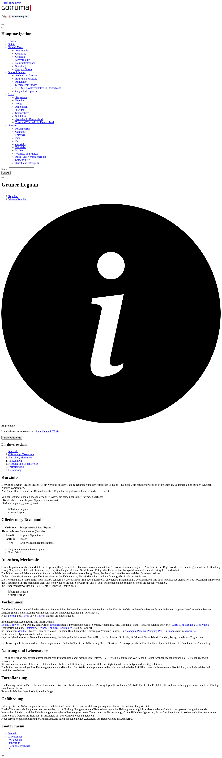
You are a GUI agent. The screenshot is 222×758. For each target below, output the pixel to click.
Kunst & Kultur (16, 72)
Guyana (42, 627)
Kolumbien (66, 627)
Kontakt (12, 733)
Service (12, 125)
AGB (11, 749)
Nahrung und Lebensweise (23, 463)
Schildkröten (22, 116)
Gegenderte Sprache (26, 91)
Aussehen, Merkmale (20, 457)
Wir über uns (15, 739)
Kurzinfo (13, 451)
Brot (17, 141)
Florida (12, 615)
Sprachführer (22, 159)
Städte (11, 44)
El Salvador (202, 624)
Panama (141, 630)
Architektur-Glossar (26, 75)
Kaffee (19, 150)
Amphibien (21, 106)
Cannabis (20, 131)
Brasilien (55, 624)
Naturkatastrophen (25, 62)
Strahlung (20, 66)
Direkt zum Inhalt (11, 2)
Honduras (53, 627)
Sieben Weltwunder (26, 84)
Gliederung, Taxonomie (21, 454)
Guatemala (30, 627)
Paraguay (152, 630)
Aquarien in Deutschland (29, 119)
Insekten (19, 109)
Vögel (18, 103)
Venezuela (190, 630)
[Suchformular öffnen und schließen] (2, 177)
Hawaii (25, 615)
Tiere (11, 94)
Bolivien (14, 624)
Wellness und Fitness (26, 153)
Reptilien (20, 100)
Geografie (20, 53)
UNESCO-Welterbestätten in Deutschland (38, 87)
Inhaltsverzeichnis (12, 437)
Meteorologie (22, 59)
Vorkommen (15, 460)
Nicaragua (130, 630)
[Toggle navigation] (2, 24)
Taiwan (41, 615)
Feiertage (20, 134)
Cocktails (20, 144)
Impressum (14, 742)
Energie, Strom (23, 69)
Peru (160, 630)
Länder (12, 41)
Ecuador (189, 624)
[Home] (16, 10)
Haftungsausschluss (19, 745)
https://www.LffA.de (47, 431)
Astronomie (21, 50)
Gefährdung (15, 470)
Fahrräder (20, 147)
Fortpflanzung (16, 466)
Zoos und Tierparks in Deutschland (34, 122)
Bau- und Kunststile (26, 78)
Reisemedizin (22, 128)
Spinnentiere (22, 112)
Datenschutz (15, 736)
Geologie (20, 56)
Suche (4, 169)
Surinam (169, 630)
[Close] (2, 27)
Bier (17, 137)
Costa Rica (178, 624)
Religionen (21, 81)
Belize (4, 624)
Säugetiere (21, 97)
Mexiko (21, 630)
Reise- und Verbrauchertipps (30, 156)
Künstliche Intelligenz (27, 162)
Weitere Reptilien (17, 199)
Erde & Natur (15, 47)
